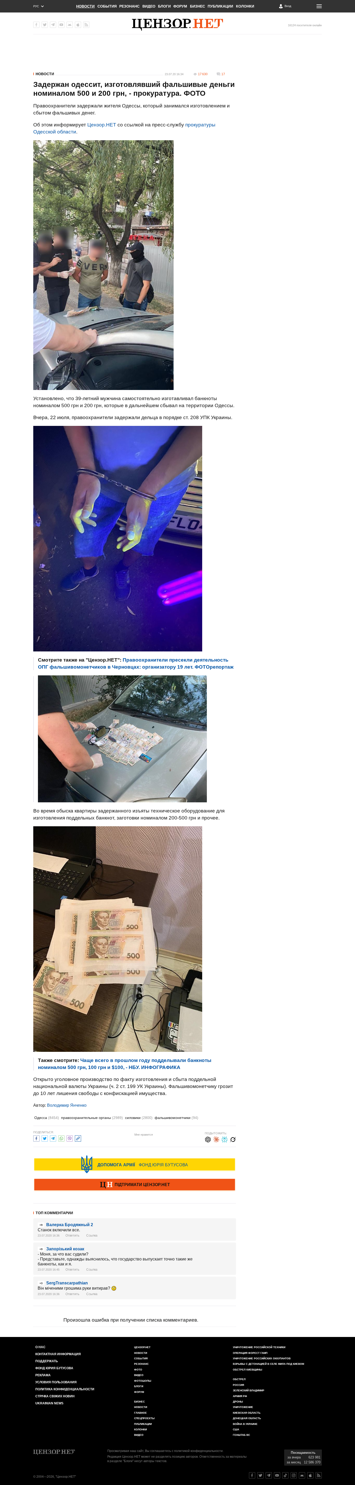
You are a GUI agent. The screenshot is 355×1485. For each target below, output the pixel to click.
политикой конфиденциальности (198, 1451)
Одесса (46, 1118)
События (107, 6)
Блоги (164, 6)
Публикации (220, 6)
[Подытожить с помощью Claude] (216, 1139)
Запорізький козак (65, 1249)
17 (223, 74)
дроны (238, 1401)
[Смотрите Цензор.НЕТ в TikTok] (285, 1475)
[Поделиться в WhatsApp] (61, 1138)
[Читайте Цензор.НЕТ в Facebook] (252, 1475)
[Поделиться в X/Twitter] (45, 1138)
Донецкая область (247, 1418)
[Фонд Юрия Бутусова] (134, 1164)
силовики (139, 1118)
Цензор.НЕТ (101, 124)
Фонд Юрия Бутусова (54, 1368)
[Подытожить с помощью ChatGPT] (208, 1139)
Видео (148, 6)
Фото (138, 1369)
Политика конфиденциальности (64, 1389)
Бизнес (197, 6)
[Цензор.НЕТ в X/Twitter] (45, 25)
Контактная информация (58, 1354)
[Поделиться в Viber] (70, 1138)
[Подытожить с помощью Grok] (233, 1139)
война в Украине (245, 1424)
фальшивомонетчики (176, 1118)
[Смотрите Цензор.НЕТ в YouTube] (277, 1475)
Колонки (245, 6)
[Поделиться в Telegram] (53, 1138)
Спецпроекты (144, 1418)
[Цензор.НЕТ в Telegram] (53, 25)
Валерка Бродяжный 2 (69, 1224)
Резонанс (129, 6)
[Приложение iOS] (78, 25)
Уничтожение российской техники (259, 1347)
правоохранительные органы (92, 1118)
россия (238, 1385)
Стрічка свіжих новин (55, 1396)
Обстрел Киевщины (247, 1369)
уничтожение (243, 1407)
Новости (85, 6)
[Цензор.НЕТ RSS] (86, 25)
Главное (140, 1412)
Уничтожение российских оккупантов (262, 1358)
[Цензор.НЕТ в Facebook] (36, 25)
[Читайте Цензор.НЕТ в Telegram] (269, 1475)
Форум (180, 6)
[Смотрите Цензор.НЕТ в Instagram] (294, 1475)
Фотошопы (142, 1380)
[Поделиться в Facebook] (36, 1138)
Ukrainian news (49, 1403)
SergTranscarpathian (67, 1283)
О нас (40, 1347)
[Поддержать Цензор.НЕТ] (134, 1185)
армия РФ (240, 1396)
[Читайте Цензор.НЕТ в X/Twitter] (260, 1475)
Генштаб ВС (241, 1434)
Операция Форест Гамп (250, 1353)
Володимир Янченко (67, 1105)
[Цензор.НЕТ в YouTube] (61, 25)
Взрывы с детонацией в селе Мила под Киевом (268, 1363)
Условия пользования (56, 1382)
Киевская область (246, 1412)
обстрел (239, 1379)
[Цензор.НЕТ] (177, 25)
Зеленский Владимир (248, 1390)
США (236, 1429)
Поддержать (46, 1361)
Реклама (43, 1375)
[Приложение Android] (70, 25)
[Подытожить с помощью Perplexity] (224, 1139)
